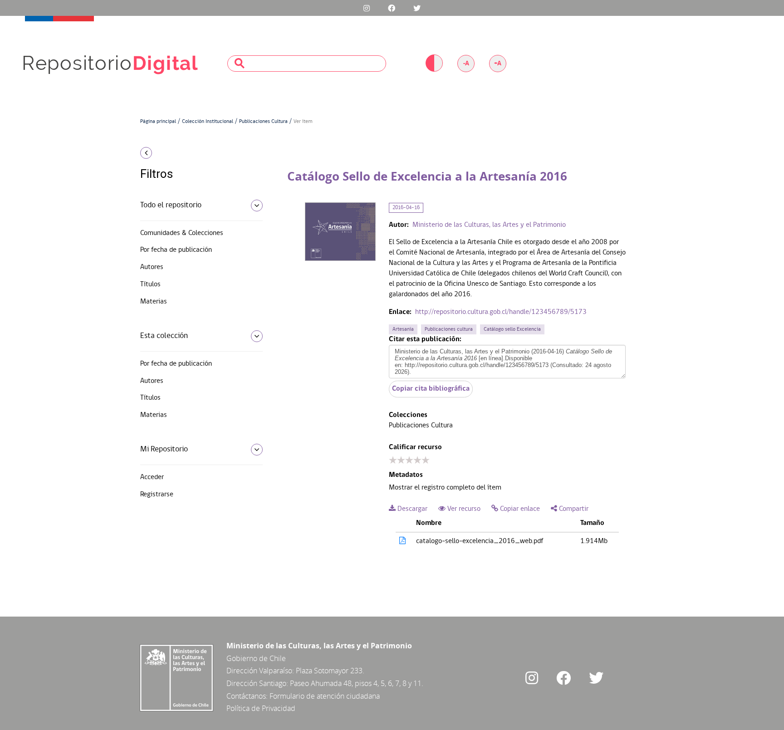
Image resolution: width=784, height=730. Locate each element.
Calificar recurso (415, 447)
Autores (151, 267)
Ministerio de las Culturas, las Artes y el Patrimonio (489, 225)
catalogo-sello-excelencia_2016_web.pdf (479, 541)
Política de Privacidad (260, 708)
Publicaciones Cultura (263, 121)
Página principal (158, 121)
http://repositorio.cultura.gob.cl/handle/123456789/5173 (501, 312)
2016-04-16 (406, 208)
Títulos (150, 284)
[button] (198, 153)
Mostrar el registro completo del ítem (445, 487)
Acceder (152, 477)
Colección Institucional (207, 121)
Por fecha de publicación (176, 250)
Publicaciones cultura (449, 329)
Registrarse (156, 494)
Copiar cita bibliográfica (431, 388)
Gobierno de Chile (256, 658)
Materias (153, 301)
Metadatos (406, 475)
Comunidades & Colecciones (181, 233)
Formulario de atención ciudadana (325, 696)
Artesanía (403, 329)
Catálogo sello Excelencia (512, 329)
